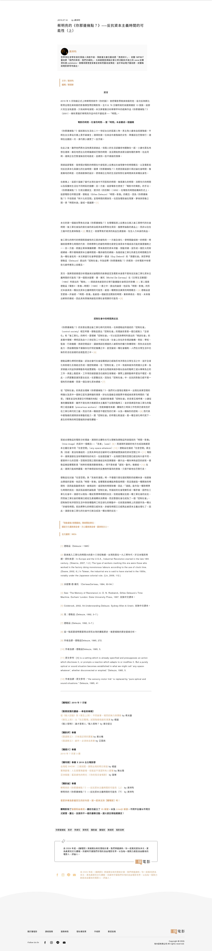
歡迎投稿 (112, 931)
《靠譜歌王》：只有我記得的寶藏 (77, 736)
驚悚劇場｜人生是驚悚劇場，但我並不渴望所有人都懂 (87, 770)
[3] (137, 281)
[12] (143, 464)
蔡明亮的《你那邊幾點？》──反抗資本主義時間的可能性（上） (92, 787)
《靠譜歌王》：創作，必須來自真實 (78, 740)
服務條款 (65, 931)
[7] (104, 381)
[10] (116, 447)
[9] (113, 443)
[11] (144, 452)
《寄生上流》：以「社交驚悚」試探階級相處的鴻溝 (85, 719)
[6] (95, 352)
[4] (139, 290)
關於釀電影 (32, 931)
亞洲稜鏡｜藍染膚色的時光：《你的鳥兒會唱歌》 (84, 774)
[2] (84, 231)
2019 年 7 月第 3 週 (70, 753)
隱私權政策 (81, 931)
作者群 (97, 931)
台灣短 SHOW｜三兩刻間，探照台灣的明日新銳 (84, 766)
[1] (97, 202)
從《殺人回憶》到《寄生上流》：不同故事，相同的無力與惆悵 (91, 715)
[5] (121, 298)
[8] (141, 411)
